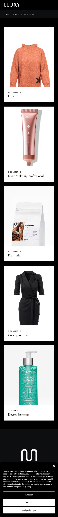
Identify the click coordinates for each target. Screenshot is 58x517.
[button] (53, 465)
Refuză (29, 502)
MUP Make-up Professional (26, 176)
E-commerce (14, 93)
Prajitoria (14, 255)
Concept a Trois (18, 335)
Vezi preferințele (29, 510)
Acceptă (29, 494)
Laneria (13, 96)
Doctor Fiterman (18, 415)
